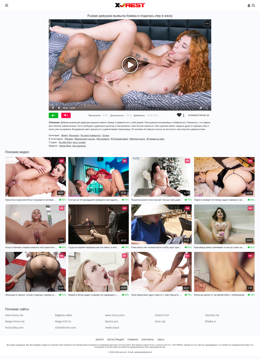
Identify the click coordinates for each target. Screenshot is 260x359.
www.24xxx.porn (115, 315)
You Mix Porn (65, 142)
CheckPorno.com (65, 327)
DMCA (161, 339)
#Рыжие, (69, 139)
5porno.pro (111, 321)
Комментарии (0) (198, 115)
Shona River (65, 146)
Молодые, (74, 135)
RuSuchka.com (14, 327)
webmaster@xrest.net (143, 352)
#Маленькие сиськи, (85, 139)
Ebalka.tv (210, 321)
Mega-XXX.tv (63, 321)
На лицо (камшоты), (90, 135)
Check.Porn (162, 315)
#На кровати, (103, 139)
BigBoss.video (63, 315)
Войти (100, 339)
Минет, (64, 135)
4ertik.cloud (112, 327)
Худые (105, 135)
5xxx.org (160, 321)
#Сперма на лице (155, 139)
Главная (133, 339)
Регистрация (115, 339)
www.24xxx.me (14, 315)
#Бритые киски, (137, 139)
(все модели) (79, 146)
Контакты (148, 339)
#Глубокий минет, (120, 139)
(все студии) (79, 142)
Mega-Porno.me (15, 321)
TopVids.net (212, 315)
